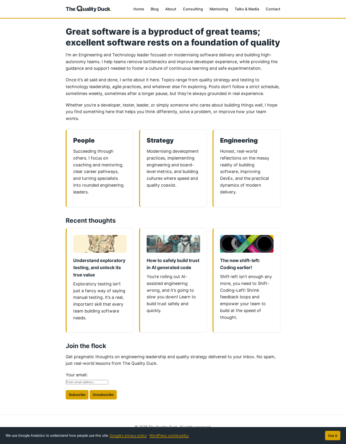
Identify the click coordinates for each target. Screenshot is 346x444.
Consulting (193, 9)
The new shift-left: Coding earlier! (240, 264)
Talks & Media (247, 9)
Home (138, 9)
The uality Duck (89, 9)
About (170, 9)
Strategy (160, 140)
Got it (332, 436)
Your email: (77, 374)
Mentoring (218, 9)
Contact (273, 9)
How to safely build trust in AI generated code (173, 264)
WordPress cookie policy (169, 435)
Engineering (239, 140)
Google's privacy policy (128, 435)
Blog (155, 9)
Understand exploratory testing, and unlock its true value (99, 268)
